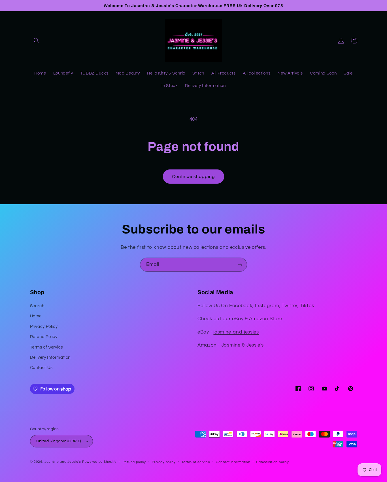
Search (37, 306)
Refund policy (134, 462)
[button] (36, 40)
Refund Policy (44, 337)
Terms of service (196, 462)
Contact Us (41, 368)
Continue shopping (193, 176)
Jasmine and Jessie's (62, 461)
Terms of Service (46, 347)
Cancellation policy (272, 462)
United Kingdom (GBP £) (58, 441)
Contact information (233, 462)
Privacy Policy (44, 326)
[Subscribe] (240, 264)
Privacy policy (164, 462)
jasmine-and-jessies (236, 332)
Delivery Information (50, 357)
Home (36, 316)
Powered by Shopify (99, 461)
